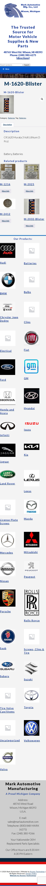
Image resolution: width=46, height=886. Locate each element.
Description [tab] (7, 124)
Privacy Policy (31, 874)
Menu (7, 69)
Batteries (11, 118)
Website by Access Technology (23, 876)
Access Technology (37, 872)
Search (26, 65)
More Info (5, 191)
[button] (42, 99)
